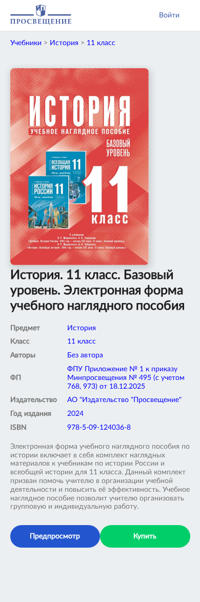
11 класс (101, 43)
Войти (169, 15)
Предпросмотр (55, 536)
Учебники (26, 43)
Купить (144, 536)
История (64, 43)
